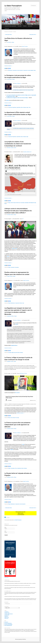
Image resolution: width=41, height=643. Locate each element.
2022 (13, 248)
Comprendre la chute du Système (18, 70)
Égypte (13, 352)
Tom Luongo (17, 417)
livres (8, 256)
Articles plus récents (33, 34)
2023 (16, 248)
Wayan (13, 42)
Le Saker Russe (6, 612)
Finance (9, 417)
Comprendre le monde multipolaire (28, 70)
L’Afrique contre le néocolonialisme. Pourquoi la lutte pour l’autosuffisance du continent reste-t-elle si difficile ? (18, 211)
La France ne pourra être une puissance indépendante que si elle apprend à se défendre (17, 425)
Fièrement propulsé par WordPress (20, 639)
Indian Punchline (25, 46)
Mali (29, 202)
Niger (35, 70)
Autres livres (6, 577)
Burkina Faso (18, 202)
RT (23, 218)
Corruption (9, 352)
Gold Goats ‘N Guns (23, 373)
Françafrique (22, 202)
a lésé (23, 444)
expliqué (7, 100)
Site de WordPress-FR (8, 625)
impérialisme (19, 107)
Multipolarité (32, 202)
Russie (5, 203)
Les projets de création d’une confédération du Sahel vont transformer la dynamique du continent (17, 144)
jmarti (15, 147)
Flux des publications (8, 623)
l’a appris (11, 449)
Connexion (6, 622)
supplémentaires (14, 345)
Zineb (15, 361)
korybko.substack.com (27, 151)
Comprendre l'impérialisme (12, 107)
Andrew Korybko (13, 202)
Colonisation (12, 267)
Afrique (9, 202)
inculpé (16, 324)
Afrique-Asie (6, 618)
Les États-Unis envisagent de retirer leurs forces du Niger (17, 97)
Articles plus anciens (8, 34)
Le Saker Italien (6, 614)
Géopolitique (27, 202)
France (12, 417)
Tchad (29, 107)
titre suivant (17, 392)
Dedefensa (6, 616)
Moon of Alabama (18, 83)
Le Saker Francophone (13, 5)
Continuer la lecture (8, 65)
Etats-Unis (15, 352)
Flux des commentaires (8, 624)
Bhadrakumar (10, 70)
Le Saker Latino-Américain (8, 613)
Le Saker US (6, 611)
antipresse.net (6, 617)
